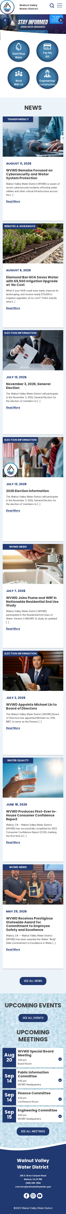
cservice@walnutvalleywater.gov (33, 1186)
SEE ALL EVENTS (33, 1018)
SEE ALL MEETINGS (33, 1131)
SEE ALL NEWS (33, 981)
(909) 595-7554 (33, 1183)
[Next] (60, 20)
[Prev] (5, 20)
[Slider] (33, 26)
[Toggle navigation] (59, 6)
